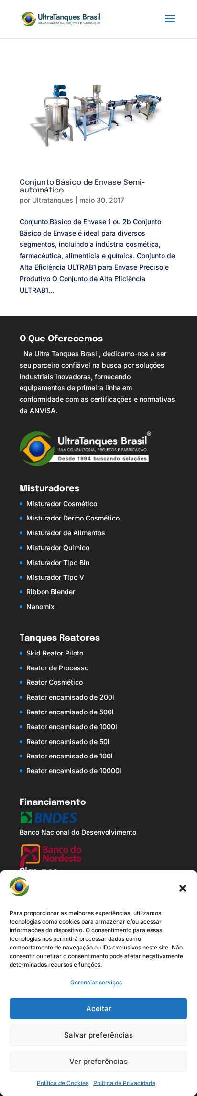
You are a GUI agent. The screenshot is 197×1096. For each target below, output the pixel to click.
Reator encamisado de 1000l (71, 727)
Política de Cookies (62, 1082)
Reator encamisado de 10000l (73, 771)
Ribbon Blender (50, 592)
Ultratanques (52, 200)
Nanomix (40, 606)
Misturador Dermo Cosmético (73, 518)
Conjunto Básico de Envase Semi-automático (82, 186)
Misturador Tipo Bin (57, 562)
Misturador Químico (57, 547)
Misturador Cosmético (61, 503)
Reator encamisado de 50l (67, 741)
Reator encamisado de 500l (70, 712)
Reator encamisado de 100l (69, 756)
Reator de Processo (57, 668)
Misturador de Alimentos (65, 533)
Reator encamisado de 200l (70, 697)
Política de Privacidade (124, 1082)
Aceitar (98, 1008)
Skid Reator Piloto (54, 653)
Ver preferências (98, 1061)
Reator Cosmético (54, 682)
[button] (182, 888)
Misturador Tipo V (55, 577)
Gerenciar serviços (96, 982)
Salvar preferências (98, 1035)
